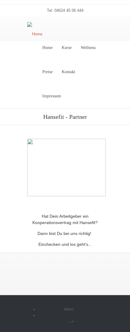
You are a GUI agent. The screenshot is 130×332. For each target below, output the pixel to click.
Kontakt (68, 72)
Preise (47, 72)
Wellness (88, 47)
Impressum (51, 96)
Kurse (67, 47)
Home (47, 47)
